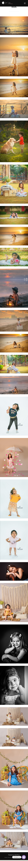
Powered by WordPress (14, 855)
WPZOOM (21, 857)
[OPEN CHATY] (24, 857)
